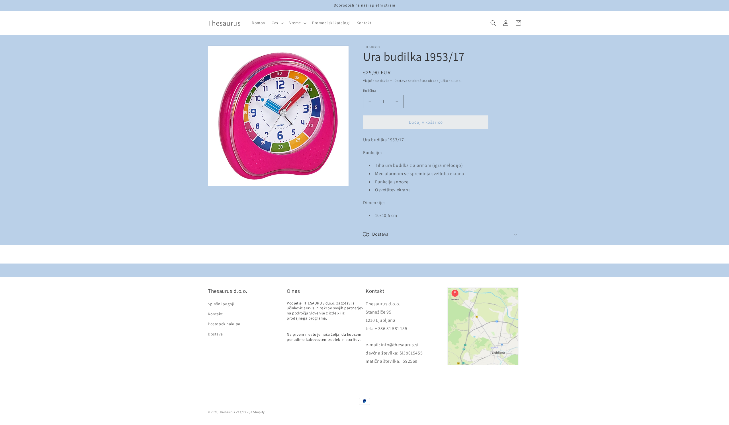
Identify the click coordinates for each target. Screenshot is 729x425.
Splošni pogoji (221, 303)
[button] (277, 23)
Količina (369, 90)
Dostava (400, 80)
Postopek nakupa (224, 323)
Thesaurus (227, 412)
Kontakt (215, 313)
